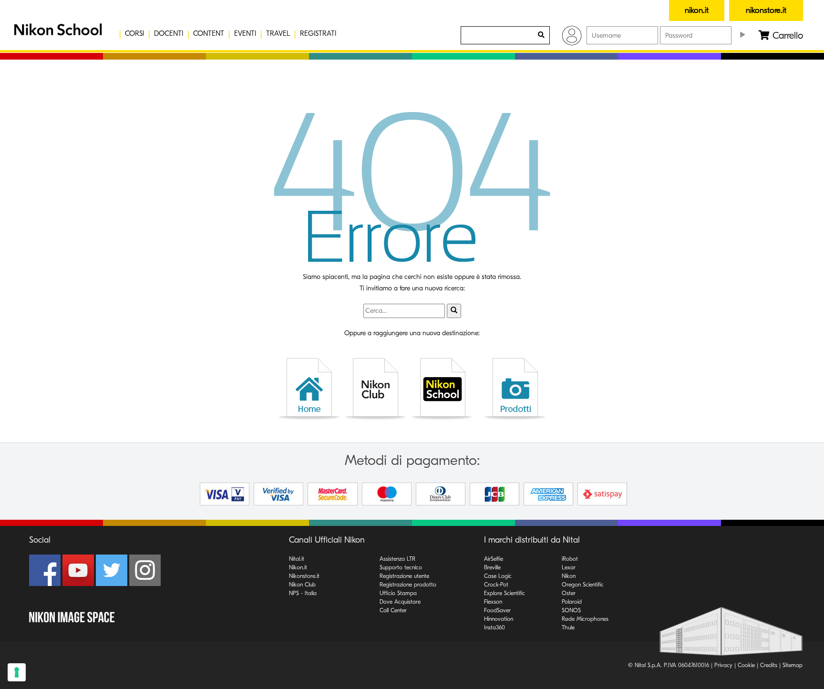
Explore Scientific (504, 593)
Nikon (569, 576)
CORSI (134, 33)
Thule (568, 627)
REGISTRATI (318, 33)
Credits (768, 665)
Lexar (569, 567)
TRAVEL (278, 33)
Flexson (493, 601)
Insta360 (494, 627)
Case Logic (498, 576)
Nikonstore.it (304, 576)
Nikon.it (298, 567)
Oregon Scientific (583, 584)
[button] (57, 33)
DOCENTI (168, 33)
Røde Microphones (585, 619)
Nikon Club (302, 584)
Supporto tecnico (401, 567)
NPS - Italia (303, 593)
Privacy (723, 665)
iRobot (570, 558)
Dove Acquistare (400, 601)
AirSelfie (493, 558)
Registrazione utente (404, 576)
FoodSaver (497, 610)
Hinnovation (498, 619)
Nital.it (296, 558)
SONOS (571, 610)
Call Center (393, 610)
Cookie (746, 665)
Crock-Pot (496, 584)
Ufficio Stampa (398, 593)
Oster (569, 593)
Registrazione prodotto (408, 584)
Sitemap (793, 665)
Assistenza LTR (397, 558)
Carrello (786, 35)
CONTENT (208, 33)
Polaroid (572, 601)
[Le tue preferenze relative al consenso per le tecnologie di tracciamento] (17, 672)
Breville (492, 567)
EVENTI (245, 33)
